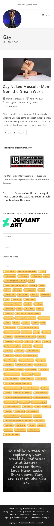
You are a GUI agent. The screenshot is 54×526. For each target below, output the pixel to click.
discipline (9, 313)
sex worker (26, 416)
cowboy (28, 304)
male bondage (11, 360)
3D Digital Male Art (15, 102)
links (18, 355)
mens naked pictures (13, 388)
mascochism (31, 369)
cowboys (39, 304)
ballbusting (36, 276)
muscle (8, 392)
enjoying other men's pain (26, 318)
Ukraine (41, 425)
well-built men (33, 430)
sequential (19, 411)
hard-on (41, 336)
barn (31, 280)
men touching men (31, 388)
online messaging (39, 402)
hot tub (28, 341)
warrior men (20, 430)
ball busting (24, 276)
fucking (26, 322)
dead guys (29, 308)
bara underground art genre (15, 280)
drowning (9, 318)
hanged (46, 332)
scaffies (8, 411)
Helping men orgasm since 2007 (17, 147)
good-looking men (12, 332)
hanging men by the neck (25, 336)
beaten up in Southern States (16, 285)
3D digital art (10, 271)
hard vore (9, 341)
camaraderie (10, 294)
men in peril (41, 378)
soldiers (37, 416)
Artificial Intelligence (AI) (27, 271)
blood (7, 290)
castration (45, 294)
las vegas (9, 355)
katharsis (9, 350)
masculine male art (12, 374)
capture (34, 294)
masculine (43, 369)
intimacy (38, 346)
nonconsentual (11, 402)
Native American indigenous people (18, 397)
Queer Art (27, 406)
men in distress (27, 378)
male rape (9, 364)
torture (32, 425)
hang (37, 332)
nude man (24, 402)
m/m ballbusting (30, 355)
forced (16, 322)
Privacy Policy (37, 514)
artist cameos (10, 276)
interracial (27, 346)
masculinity (27, 374)
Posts (36, 102)
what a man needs (12, 434)
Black (33, 285)
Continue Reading (16, 133)
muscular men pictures (23, 392)
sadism (46, 406)
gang (35, 322)
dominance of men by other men (28, 313)
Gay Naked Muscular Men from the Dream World (26, 89)
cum (19, 308)
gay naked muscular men (28, 327)
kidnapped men (33, 350)
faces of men (44, 318)
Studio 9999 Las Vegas (40, 517)
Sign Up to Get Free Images (16, 517)
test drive (9, 425)
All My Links (8, 511)
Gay (16, 41)
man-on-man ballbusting (14, 369)
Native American (41, 392)
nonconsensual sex (41, 397)
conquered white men (13, 304)
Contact (19, 511)
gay (43, 322)
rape (37, 406)
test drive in (21, 425)
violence (8, 430)
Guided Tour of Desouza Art (36, 511)
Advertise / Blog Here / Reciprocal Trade (25, 508)
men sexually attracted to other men (18, 383)
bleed (42, 285)
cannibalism (23, 294)
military (45, 388)
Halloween (26, 332)
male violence (41, 364)
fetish (7, 322)
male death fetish (27, 360)
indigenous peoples (12, 346)
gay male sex (10, 327)
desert (40, 308)
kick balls (20, 350)
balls (46, 276)
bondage (17, 290)
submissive (40, 420)
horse (19, 341)
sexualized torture (12, 416)
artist (42, 271)
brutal (42, 290)
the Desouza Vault (21, 193)
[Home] (4, 41)
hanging (8, 336)
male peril (41, 360)
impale (46, 341)
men (37, 374)
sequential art (32, 411)
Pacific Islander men (13, 406)
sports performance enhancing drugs (18, 420)
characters (17, 299)
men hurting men (11, 378)
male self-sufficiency (24, 364)
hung (37, 341)
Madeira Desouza (15, 98)
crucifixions (9, 308)
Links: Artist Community (18, 514)
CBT (7, 299)
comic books (30, 299)
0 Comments (12, 106)
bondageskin (30, 290)
